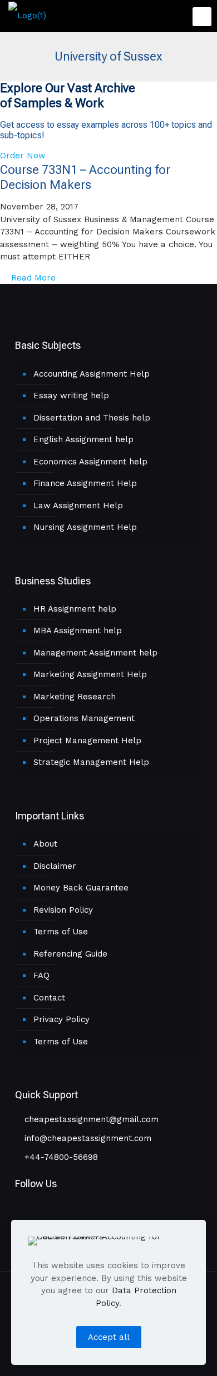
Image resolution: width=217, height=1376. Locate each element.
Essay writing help (71, 396)
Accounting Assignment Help (91, 374)
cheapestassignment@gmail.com (90, 1119)
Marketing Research (74, 697)
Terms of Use (60, 932)
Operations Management (84, 718)
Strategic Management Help (91, 762)
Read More (32, 278)
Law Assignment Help (78, 506)
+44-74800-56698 (60, 1157)
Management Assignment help (95, 653)
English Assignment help (83, 439)
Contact (49, 998)
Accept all (109, 1337)
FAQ (41, 975)
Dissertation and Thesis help (91, 418)
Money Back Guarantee (81, 888)
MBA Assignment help (77, 631)
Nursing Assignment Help (85, 527)
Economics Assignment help (90, 462)
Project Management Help (87, 740)
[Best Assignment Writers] (27, 15)
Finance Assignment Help (85, 483)
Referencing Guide (70, 954)
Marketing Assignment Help (90, 674)
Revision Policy (63, 910)
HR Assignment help (74, 609)
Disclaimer (54, 866)
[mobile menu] (202, 16)
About (45, 844)
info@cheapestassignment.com (86, 1138)
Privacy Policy (61, 1019)
